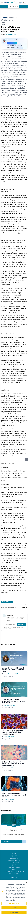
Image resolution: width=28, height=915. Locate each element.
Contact (14, 866)
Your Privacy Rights (14, 873)
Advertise (14, 855)
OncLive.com (14, 858)
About (14, 853)
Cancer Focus (12, 6)
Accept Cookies (14, 912)
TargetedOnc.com (14, 862)
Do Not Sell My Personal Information (14, 871)
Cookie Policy (13, 900)
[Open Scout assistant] (20, 2)
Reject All (14, 908)
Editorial (14, 864)
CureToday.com (14, 857)
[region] (14, 897)
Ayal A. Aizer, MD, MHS (9, 705)
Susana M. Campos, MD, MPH (11, 674)
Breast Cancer (5, 637)
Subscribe (20, 624)
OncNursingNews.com (14, 860)
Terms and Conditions (14, 867)
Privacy (14, 869)
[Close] (26, 882)
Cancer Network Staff (9, 736)
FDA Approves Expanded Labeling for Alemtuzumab (8, 606)
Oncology (3, 19)
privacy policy (8, 628)
